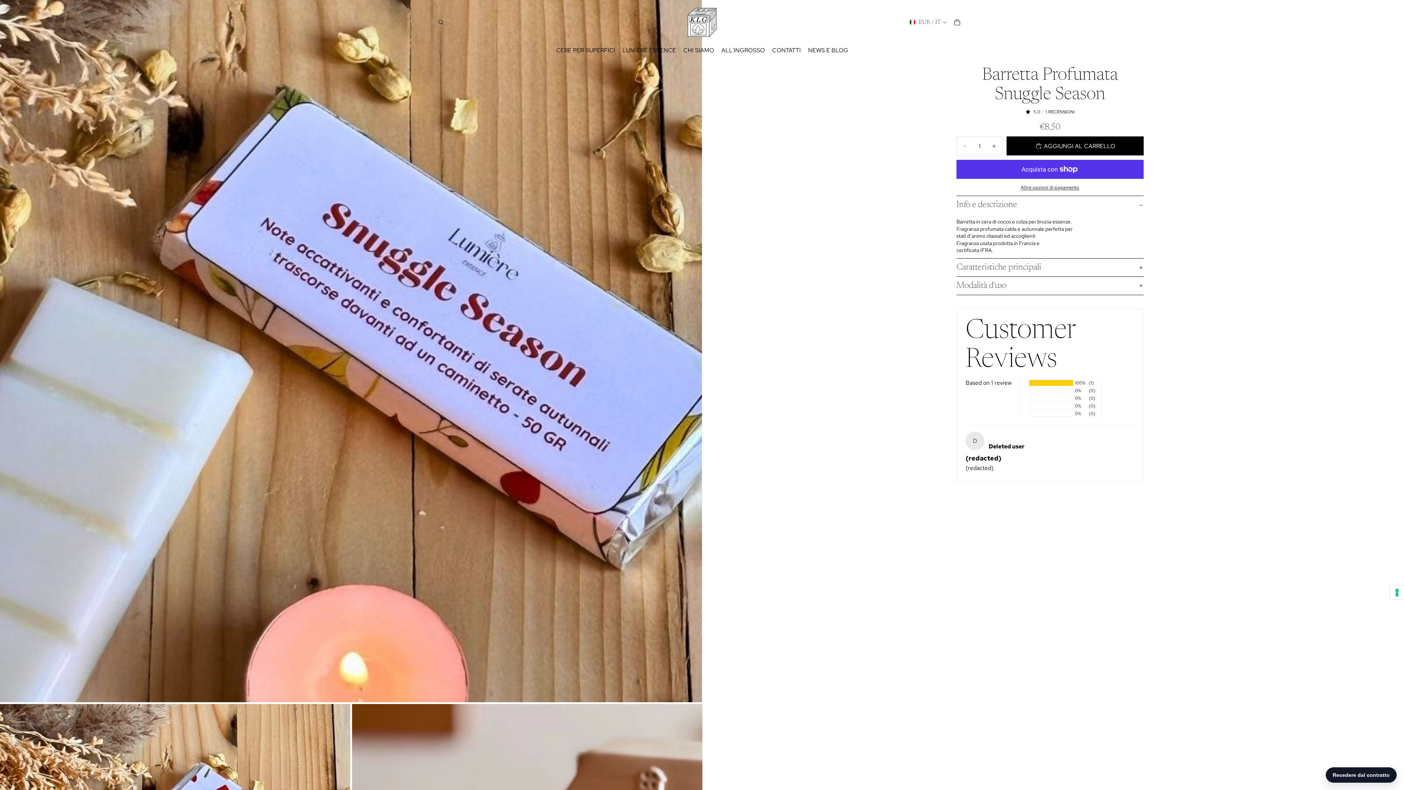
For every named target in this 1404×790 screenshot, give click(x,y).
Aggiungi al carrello (1079, 146)
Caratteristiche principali (998, 267)
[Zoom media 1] (351, 351)
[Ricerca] (441, 22)
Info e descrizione (986, 204)
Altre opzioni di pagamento (1050, 187)
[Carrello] (957, 22)
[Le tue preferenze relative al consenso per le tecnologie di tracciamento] (1397, 592)
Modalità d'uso (981, 285)
